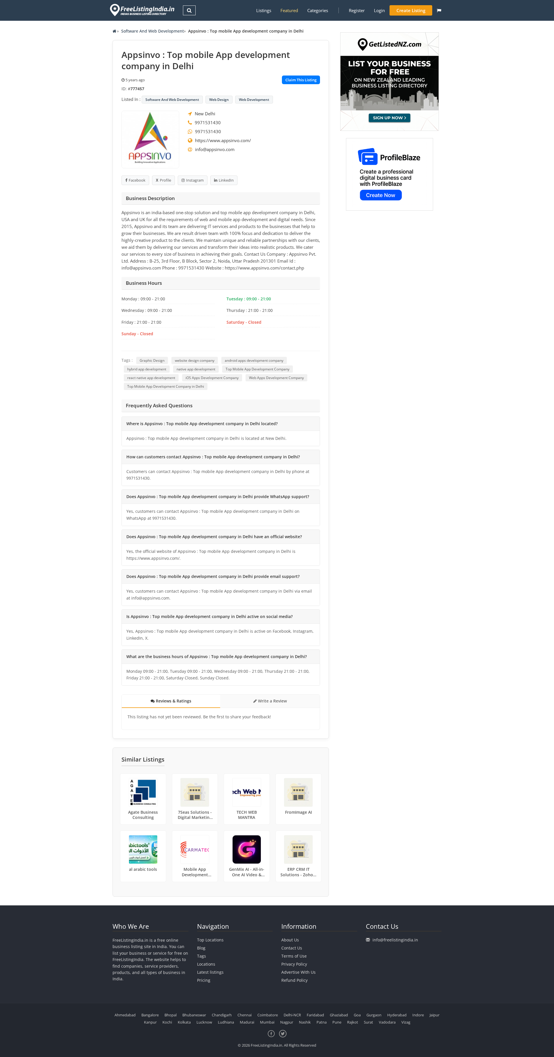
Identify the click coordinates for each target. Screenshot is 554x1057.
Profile (165, 180)
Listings (263, 10)
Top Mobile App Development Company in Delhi (165, 386)
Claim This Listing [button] (301, 79)
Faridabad (315, 1015)
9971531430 (208, 122)
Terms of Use (294, 956)
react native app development (151, 377)
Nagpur (286, 1022)
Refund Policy (294, 980)
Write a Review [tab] (272, 701)
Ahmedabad (125, 1015)
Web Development (254, 99)
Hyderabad (397, 1015)
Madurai (247, 1022)
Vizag (405, 1022)
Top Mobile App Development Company (257, 369)
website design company (194, 360)
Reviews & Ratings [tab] (173, 701)
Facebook (137, 180)
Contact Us (291, 948)
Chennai (244, 1015)
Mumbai (267, 1022)
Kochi (167, 1022)
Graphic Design (152, 360)
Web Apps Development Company (276, 377)
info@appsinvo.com (215, 149)
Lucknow (204, 1022)
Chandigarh (222, 1015)
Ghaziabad (339, 1015)
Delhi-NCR (292, 1015)
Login (379, 10)
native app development (196, 369)
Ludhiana (226, 1022)
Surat (368, 1022)
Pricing (203, 980)
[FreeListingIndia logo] (142, 10)
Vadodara (387, 1022)
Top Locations (210, 940)
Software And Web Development (152, 31)
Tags (201, 956)
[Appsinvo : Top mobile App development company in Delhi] (150, 139)
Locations (206, 964)
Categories (317, 10)
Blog (201, 948)
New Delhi (205, 113)
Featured (289, 10)
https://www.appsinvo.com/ (223, 140)
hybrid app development (146, 369)
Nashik (305, 1022)
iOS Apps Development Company (212, 377)
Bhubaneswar (194, 1015)
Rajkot (352, 1022)
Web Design (219, 99)
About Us (290, 940)
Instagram (195, 180)
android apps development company (254, 360)
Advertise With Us (298, 972)
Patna (322, 1022)
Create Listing (410, 10)
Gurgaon (373, 1015)
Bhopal (170, 1015)
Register (357, 10)
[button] (439, 10)
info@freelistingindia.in (395, 940)
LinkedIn (226, 180)
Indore (418, 1015)
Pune (336, 1022)
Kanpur (150, 1022)
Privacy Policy (294, 964)
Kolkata (184, 1022)
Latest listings (210, 972)
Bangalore (150, 1015)
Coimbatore (267, 1015)
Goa (357, 1015)
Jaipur (434, 1015)
